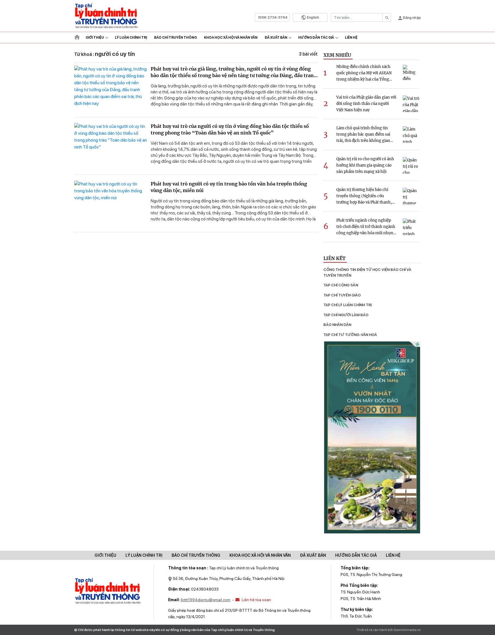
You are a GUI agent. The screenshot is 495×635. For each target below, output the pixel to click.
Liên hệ (351, 38)
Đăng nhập (411, 18)
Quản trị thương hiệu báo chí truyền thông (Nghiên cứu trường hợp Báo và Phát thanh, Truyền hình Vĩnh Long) (364, 196)
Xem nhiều (337, 55)
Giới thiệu (95, 38)
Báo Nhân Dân (337, 325)
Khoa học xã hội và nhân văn (231, 38)
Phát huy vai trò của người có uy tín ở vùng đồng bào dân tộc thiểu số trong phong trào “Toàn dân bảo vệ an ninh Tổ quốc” (230, 129)
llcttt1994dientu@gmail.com (205, 599)
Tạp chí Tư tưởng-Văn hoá (350, 335)
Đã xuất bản (276, 38)
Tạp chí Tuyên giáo (342, 295)
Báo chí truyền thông (196, 555)
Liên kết (334, 258)
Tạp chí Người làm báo (345, 315)
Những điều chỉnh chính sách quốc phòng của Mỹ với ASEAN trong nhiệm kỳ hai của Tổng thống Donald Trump (364, 73)
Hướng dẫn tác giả (316, 38)
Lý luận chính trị (131, 38)
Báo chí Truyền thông (175, 38)
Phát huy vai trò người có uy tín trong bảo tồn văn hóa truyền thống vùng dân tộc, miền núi (229, 187)
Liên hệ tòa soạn (256, 599)
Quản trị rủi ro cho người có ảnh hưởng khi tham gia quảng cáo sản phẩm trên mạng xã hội (365, 165)
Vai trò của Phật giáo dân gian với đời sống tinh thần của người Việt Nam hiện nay (366, 103)
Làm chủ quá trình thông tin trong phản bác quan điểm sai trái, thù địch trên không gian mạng (363, 135)
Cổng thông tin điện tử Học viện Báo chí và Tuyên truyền (367, 272)
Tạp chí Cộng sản (340, 285)
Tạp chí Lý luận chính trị (347, 305)
